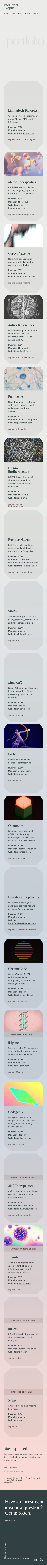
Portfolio (27, 13)
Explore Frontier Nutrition (20, 572)
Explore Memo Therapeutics (21, 214)
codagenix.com (24, 1138)
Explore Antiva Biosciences (21, 357)
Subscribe (8, 1482)
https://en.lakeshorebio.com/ (22, 923)
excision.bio (23, 497)
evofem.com (23, 774)
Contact (36, 13)
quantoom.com (24, 851)
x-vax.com (22, 1420)
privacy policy (10, 1460)
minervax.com (23, 708)
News (19, 13)
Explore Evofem (15, 780)
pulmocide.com (24, 422)
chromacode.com (25, 995)
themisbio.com (24, 1283)
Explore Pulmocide (17, 429)
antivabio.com (24, 351)
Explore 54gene (15, 1072)
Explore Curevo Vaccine (19, 283)
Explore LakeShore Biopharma (22, 930)
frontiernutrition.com (27, 565)
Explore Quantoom (16, 858)
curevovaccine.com (26, 276)
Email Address (10, 1467)
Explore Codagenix (17, 1144)
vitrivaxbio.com (24, 634)
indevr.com (22, 1351)
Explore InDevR (15, 1358)
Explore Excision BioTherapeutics (16, 505)
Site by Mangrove (5, 1551)
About (6, 13)
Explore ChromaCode (18, 1001)
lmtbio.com (28, 133)
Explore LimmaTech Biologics (21, 140)
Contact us (10, 1521)
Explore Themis (15, 1290)
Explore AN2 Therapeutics (20, 1215)
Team (13, 13)
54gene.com (23, 1065)
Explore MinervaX (16, 715)
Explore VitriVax (15, 640)
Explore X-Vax (14, 1426)
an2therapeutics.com (27, 1208)
